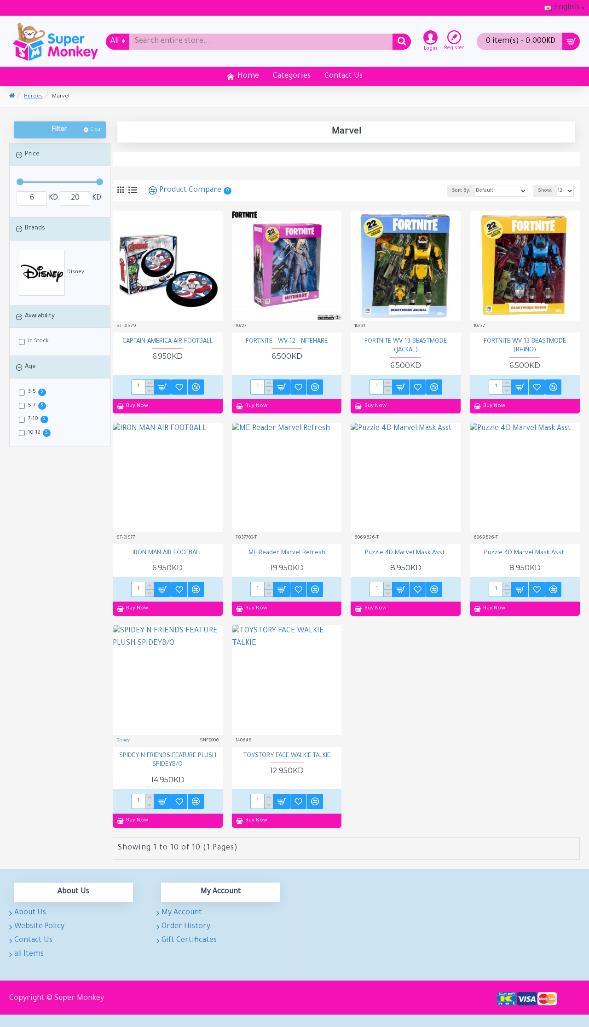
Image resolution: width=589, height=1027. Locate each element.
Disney (123, 740)
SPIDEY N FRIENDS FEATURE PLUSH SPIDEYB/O (167, 760)
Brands (35, 228)
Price (32, 154)
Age (30, 366)
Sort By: (461, 191)
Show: (545, 191)
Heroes (33, 97)
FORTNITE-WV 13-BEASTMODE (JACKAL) (405, 346)
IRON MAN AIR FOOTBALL (167, 553)
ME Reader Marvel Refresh (286, 553)
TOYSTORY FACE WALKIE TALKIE (286, 755)
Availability (40, 316)
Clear (96, 129)
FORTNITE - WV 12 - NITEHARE (287, 341)
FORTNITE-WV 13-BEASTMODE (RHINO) (525, 346)
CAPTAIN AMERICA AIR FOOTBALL (167, 341)
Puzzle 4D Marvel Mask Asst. (405, 553)
